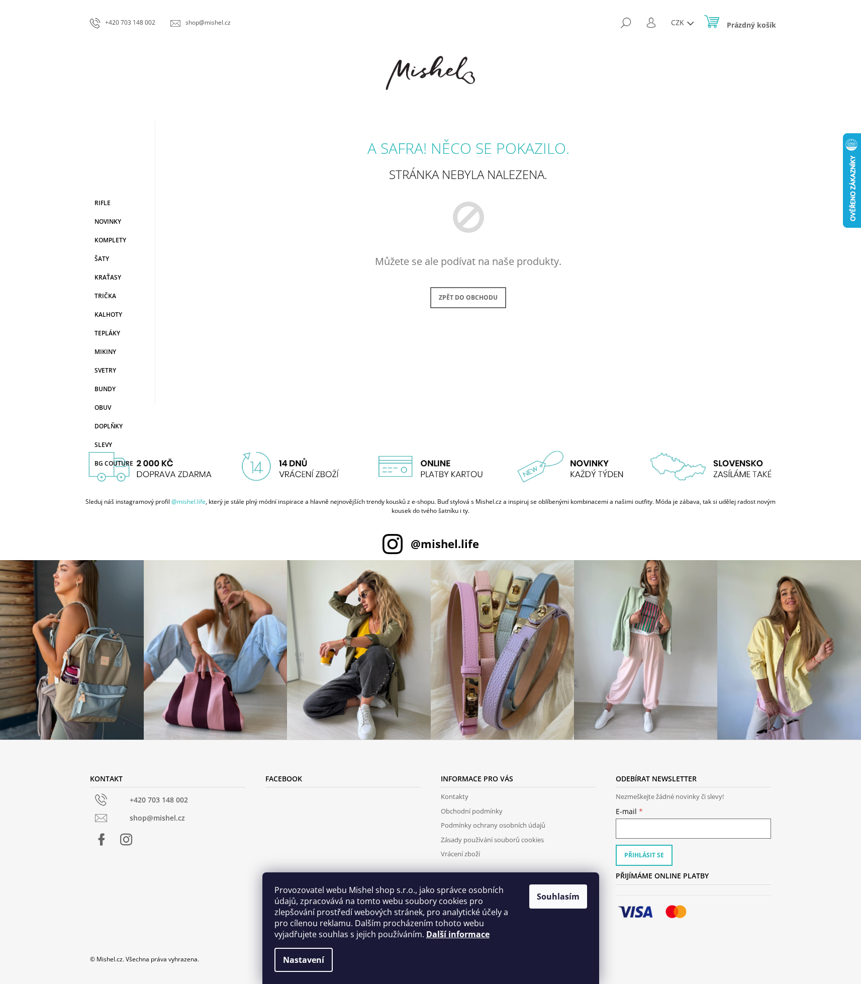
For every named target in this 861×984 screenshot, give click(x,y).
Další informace (458, 934)
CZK (678, 22)
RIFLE (102, 203)
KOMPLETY (110, 240)
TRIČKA (105, 296)
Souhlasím (558, 896)
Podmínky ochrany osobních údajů (493, 825)
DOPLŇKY (108, 426)
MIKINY (105, 351)
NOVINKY (107, 221)
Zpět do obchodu (468, 297)
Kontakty (454, 796)
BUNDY (105, 389)
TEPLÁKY (107, 333)
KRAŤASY (107, 277)
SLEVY (103, 444)
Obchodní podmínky (472, 811)
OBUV (102, 407)
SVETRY (105, 370)
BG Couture (113, 463)
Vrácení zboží (460, 853)
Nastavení (303, 959)
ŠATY (101, 258)
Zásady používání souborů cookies (492, 839)
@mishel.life (188, 501)
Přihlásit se (644, 855)
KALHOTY (108, 314)
